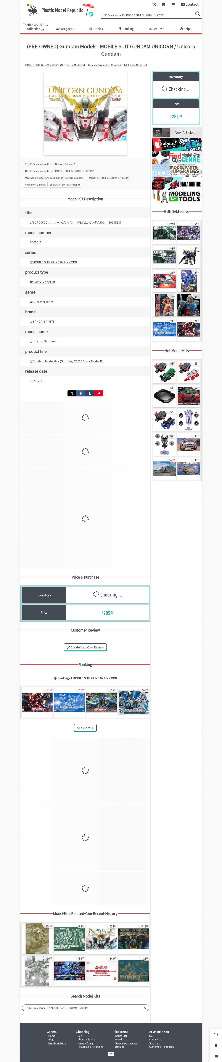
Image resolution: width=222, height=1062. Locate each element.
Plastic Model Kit (44, 282)
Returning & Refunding (90, 1046)
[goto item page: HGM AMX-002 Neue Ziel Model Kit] (164, 232)
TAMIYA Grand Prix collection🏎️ (35, 26)
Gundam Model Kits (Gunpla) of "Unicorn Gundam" (56, 178)
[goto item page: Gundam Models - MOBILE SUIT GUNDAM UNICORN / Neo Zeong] (37, 702)
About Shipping (86, 1039)
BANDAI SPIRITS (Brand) (66, 184)
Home (51, 1036)
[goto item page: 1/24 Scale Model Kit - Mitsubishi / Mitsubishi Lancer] (188, 444)
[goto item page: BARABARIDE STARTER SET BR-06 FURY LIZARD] (164, 372)
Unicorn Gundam (36, 184)
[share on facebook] (80, 393)
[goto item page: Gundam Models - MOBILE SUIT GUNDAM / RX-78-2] (188, 305)
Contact (192, 4)
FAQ (151, 1036)
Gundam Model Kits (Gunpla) (52, 361)
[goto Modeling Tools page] (177, 202)
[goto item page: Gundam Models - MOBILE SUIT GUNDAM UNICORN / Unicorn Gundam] (133, 702)
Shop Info (154, 1043)
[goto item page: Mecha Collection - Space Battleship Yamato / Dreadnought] (188, 396)
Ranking (128, 29)
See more (84, 728)
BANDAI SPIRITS (44, 321)
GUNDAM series (43, 302)
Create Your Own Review (87, 647)
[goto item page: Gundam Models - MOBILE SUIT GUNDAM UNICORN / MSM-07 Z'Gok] (37, 938)
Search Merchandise (126, 1043)
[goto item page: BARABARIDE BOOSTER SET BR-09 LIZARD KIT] (188, 420)
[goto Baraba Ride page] (177, 189)
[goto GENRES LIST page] (177, 163)
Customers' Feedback (161, 1046)
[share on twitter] (72, 393)
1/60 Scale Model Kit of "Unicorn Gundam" (51, 164)
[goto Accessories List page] (177, 176)
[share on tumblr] (89, 393)
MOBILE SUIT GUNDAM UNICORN (110, 178)
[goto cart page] (173, 4)
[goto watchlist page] (163, 4)
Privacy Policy (85, 1043)
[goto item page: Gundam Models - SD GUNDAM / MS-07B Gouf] (188, 281)
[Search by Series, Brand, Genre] (145, 1008)
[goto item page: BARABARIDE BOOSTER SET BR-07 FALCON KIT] (164, 444)
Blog (51, 1039)
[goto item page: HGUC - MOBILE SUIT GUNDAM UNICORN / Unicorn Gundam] (101, 971)
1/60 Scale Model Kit (90, 361)
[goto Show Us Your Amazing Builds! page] (177, 150)
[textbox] (82, 1008)
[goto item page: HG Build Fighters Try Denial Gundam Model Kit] (188, 232)
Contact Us (155, 1039)
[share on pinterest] (98, 393)
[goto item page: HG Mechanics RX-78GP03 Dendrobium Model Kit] (164, 256)
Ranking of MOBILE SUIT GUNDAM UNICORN (87, 678)
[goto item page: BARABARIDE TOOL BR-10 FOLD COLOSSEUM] (164, 396)
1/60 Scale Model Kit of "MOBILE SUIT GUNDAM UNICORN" (60, 171)
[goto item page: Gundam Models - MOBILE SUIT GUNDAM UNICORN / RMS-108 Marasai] (37, 971)
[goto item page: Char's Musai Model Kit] (164, 281)
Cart (80, 1036)
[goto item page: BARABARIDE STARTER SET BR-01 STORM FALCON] (188, 372)
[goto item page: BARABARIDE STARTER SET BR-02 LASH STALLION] (164, 420)
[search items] (197, 14)
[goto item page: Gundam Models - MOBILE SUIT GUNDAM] (164, 305)
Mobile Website (57, 1043)
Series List (121, 1036)
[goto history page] (154, 4)
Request (158, 29)
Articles (97, 29)
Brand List (121, 1039)
